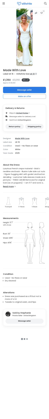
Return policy (14, 126)
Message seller (24, 90)
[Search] (45, 3)
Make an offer (24, 96)
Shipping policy (34, 126)
